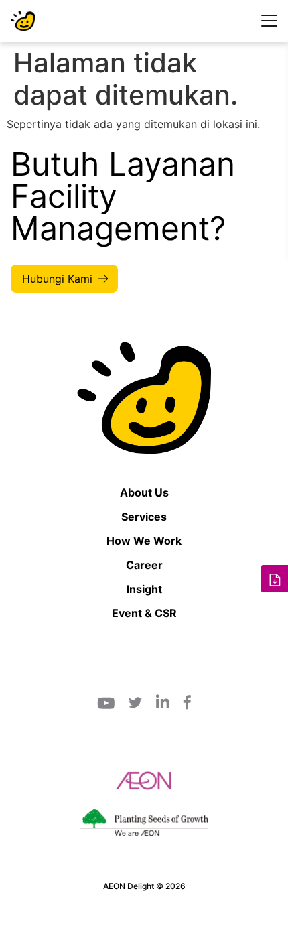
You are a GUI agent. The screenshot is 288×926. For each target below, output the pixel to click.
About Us (144, 492)
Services (144, 516)
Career (144, 565)
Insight (144, 589)
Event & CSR (144, 613)
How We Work (144, 540)
